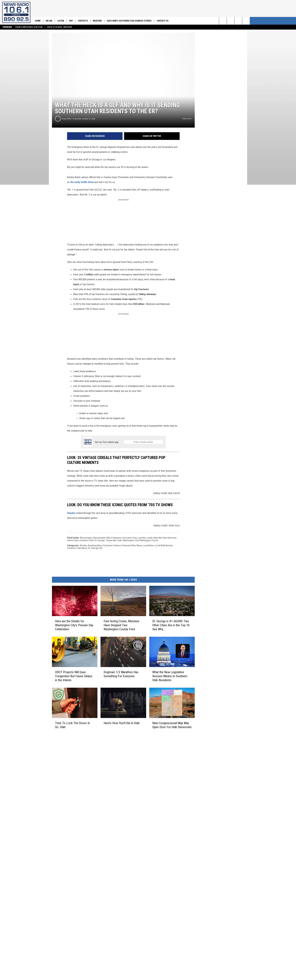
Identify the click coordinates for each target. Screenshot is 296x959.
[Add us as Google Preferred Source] (230, 21)
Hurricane (127, 538)
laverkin (142, 538)
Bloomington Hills (101, 538)
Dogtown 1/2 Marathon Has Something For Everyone (121, 674)
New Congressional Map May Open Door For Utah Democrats (172, 725)
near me (158, 538)
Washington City (130, 540)
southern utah (86, 540)
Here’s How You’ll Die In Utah (122, 723)
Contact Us (163, 21)
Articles (83, 545)
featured (126, 545)
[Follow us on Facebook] (238, 21)
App (71, 21)
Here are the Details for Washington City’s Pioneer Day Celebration (74, 625)
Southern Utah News (77, 548)
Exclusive (107, 545)
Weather (97, 21)
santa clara (72, 540)
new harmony (169, 538)
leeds (150, 538)
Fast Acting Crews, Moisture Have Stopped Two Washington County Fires (121, 625)
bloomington (86, 538)
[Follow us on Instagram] (246, 21)
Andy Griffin (66, 119)
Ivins (134, 538)
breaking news (95, 545)
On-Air (49, 21)
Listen (60, 21)
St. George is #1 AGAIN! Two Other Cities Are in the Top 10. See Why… (171, 625)
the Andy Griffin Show (82, 182)
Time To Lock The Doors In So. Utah (72, 725)
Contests (83, 21)
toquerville (111, 540)
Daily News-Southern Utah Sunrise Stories (129, 21)
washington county (148, 540)
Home (38, 21)
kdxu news (137, 545)
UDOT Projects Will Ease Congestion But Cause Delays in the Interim (73, 676)
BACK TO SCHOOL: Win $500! (59, 27)
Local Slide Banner (164, 545)
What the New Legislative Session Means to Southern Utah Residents (169, 676)
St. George (100, 540)
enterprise (116, 538)
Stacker (71, 513)
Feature (117, 545)
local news (148, 545)
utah (119, 540)
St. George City (95, 548)
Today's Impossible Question (29, 27)
